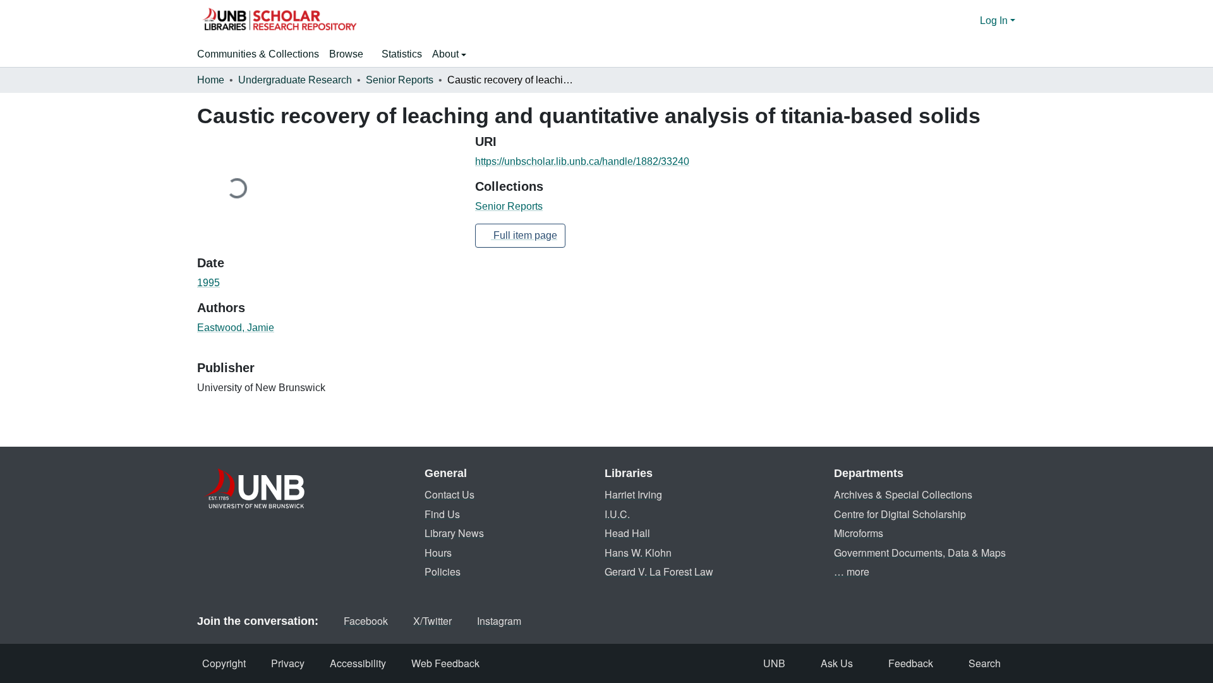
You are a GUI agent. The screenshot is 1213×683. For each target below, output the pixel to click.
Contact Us (449, 494)
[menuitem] (350, 54)
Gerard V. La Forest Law (659, 571)
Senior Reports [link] (399, 80)
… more (851, 571)
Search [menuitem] (985, 663)
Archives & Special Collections (903, 494)
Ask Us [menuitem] (837, 663)
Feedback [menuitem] (910, 663)
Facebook (366, 620)
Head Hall (627, 533)
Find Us (442, 514)
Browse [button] (346, 54)
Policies (443, 571)
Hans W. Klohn (638, 552)
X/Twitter (432, 620)
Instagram (499, 620)
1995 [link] (208, 282)
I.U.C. (617, 514)
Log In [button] (995, 20)
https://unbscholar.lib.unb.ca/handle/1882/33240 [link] (582, 161)
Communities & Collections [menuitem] (258, 54)
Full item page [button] (524, 235)
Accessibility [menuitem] (358, 663)
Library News (454, 533)
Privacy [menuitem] (288, 663)
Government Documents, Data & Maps (920, 552)
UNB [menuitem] (774, 663)
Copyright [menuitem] (224, 663)
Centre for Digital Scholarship (900, 514)
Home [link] (210, 80)
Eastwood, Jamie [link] (235, 327)
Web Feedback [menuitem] (445, 663)
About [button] (446, 54)
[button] (279, 21)
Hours (438, 552)
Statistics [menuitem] (402, 54)
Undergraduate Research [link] (295, 80)
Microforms (858, 533)
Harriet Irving (633, 494)
